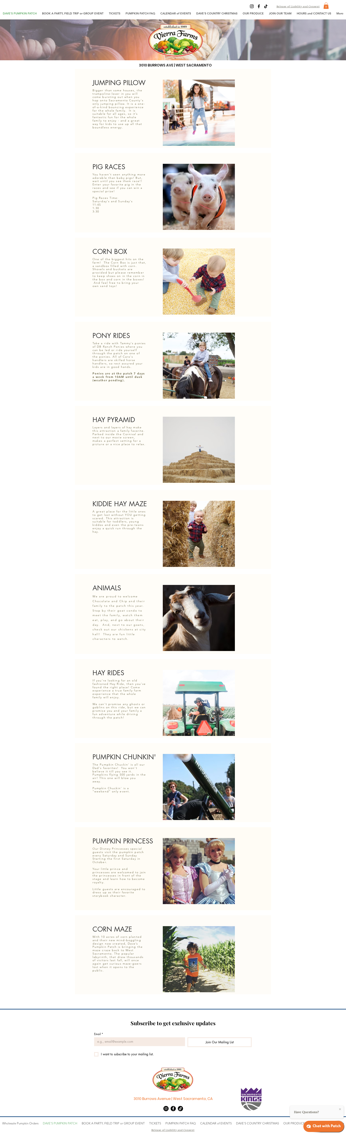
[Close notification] (340, 1109)
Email (98, 1034)
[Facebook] (258, 6)
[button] (114, 13)
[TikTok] (265, 6)
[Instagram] (251, 6)
